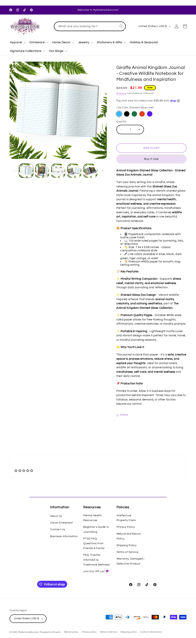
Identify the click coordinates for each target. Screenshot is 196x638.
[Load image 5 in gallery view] (90, 171)
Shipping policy (128, 632)
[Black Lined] (126, 114)
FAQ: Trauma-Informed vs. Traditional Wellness (96, 560)
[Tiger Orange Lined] (142, 114)
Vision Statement (61, 522)
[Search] (121, 26)
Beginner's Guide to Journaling (96, 529)
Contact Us (57, 529)
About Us (56, 516)
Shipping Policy (127, 545)
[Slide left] (14, 171)
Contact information (151, 632)
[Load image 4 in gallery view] (74, 171)
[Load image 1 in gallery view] (26, 171)
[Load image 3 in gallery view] (58, 171)
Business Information (64, 536)
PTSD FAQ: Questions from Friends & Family (94, 543)
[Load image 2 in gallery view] (42, 171)
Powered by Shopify (50, 632)
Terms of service (108, 632)
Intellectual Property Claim (126, 518)
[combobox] (90, 26)
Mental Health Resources (92, 518)
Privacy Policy (126, 527)
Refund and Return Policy (129, 536)
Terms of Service (128, 552)
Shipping (121, 93)
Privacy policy (89, 632)
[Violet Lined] (149, 114)
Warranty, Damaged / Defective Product (131, 561)
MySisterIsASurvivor (28, 632)
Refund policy (71, 632)
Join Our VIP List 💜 (96, 571)
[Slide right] (102, 171)
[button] (17, 42)
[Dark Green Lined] (134, 114)
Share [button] (124, 414)
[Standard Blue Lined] (119, 114)
